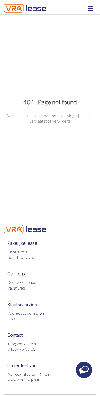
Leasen (14, 319)
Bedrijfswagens (20, 257)
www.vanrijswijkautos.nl (27, 380)
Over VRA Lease (21, 282)
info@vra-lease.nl (22, 344)
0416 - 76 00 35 (21, 349)
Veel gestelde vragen (25, 313)
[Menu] (90, 8)
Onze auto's (17, 252)
